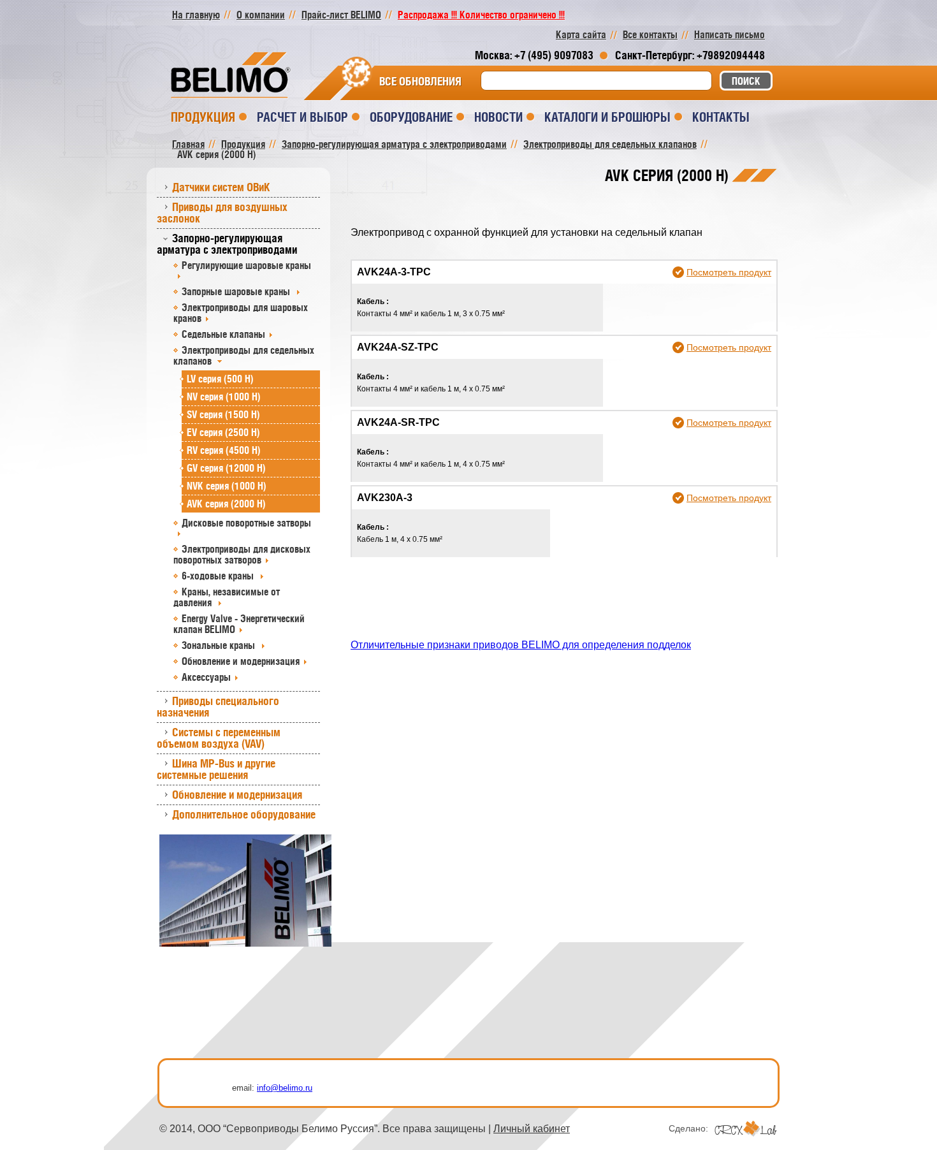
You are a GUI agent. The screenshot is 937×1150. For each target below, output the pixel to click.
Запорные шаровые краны (237, 291)
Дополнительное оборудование (244, 814)
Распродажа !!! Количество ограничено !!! (481, 14)
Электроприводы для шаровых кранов (240, 313)
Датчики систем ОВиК (221, 187)
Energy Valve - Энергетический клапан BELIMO (239, 624)
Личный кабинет (531, 1128)
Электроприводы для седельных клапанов (243, 355)
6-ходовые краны (219, 575)
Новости (498, 117)
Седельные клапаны (223, 334)
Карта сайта (581, 34)
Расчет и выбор (302, 117)
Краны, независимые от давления (226, 597)
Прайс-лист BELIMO (341, 14)
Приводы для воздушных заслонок (222, 212)
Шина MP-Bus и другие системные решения (216, 769)
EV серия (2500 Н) (223, 432)
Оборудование (411, 117)
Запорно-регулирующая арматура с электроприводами (227, 243)
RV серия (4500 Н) (224, 450)
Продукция (203, 117)
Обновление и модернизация (241, 661)
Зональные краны (220, 645)
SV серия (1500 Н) (223, 414)
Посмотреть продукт (728, 272)
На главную (196, 14)
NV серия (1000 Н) (224, 396)
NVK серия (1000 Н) (226, 485)
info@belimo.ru (284, 1088)
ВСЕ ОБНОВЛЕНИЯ (420, 81)
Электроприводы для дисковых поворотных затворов (241, 554)
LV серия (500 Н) (220, 378)
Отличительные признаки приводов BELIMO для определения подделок (521, 644)
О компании (260, 14)
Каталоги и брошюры (607, 117)
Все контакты (650, 34)
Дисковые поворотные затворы (246, 522)
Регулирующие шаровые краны (246, 265)
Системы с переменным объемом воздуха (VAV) (218, 737)
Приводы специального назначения (218, 706)
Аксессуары (206, 677)
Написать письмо (729, 34)
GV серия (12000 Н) (226, 468)
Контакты (721, 117)
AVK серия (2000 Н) (226, 503)
